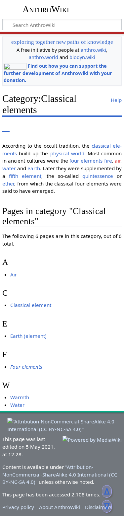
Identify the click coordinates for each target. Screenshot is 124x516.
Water (17, 405)
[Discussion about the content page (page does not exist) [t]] (20, 127)
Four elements (26, 366)
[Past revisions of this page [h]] (100, 127)
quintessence (97, 176)
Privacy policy (18, 507)
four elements (86, 160)
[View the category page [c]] (6, 127)
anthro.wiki (93, 50)
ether (8, 183)
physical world (67, 153)
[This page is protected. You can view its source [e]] (88, 127)
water (9, 168)
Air (13, 274)
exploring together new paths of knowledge (62, 42)
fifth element (25, 176)
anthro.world (43, 57)
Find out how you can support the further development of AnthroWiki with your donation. (58, 73)
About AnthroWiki (59, 507)
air (117, 160)
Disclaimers (98, 507)
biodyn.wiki (82, 57)
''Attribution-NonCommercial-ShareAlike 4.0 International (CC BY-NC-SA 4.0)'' (59, 474)
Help (116, 100)
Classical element (30, 305)
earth (33, 168)
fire (108, 160)
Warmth (19, 397)
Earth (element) (28, 335)
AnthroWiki (45, 9)
